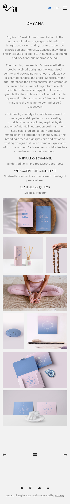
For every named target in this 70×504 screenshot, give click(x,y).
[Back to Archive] (35, 454)
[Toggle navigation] (60, 8)
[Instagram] (30, 488)
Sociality (59, 495)
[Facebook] (22, 488)
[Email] (39, 488)
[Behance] (48, 488)
